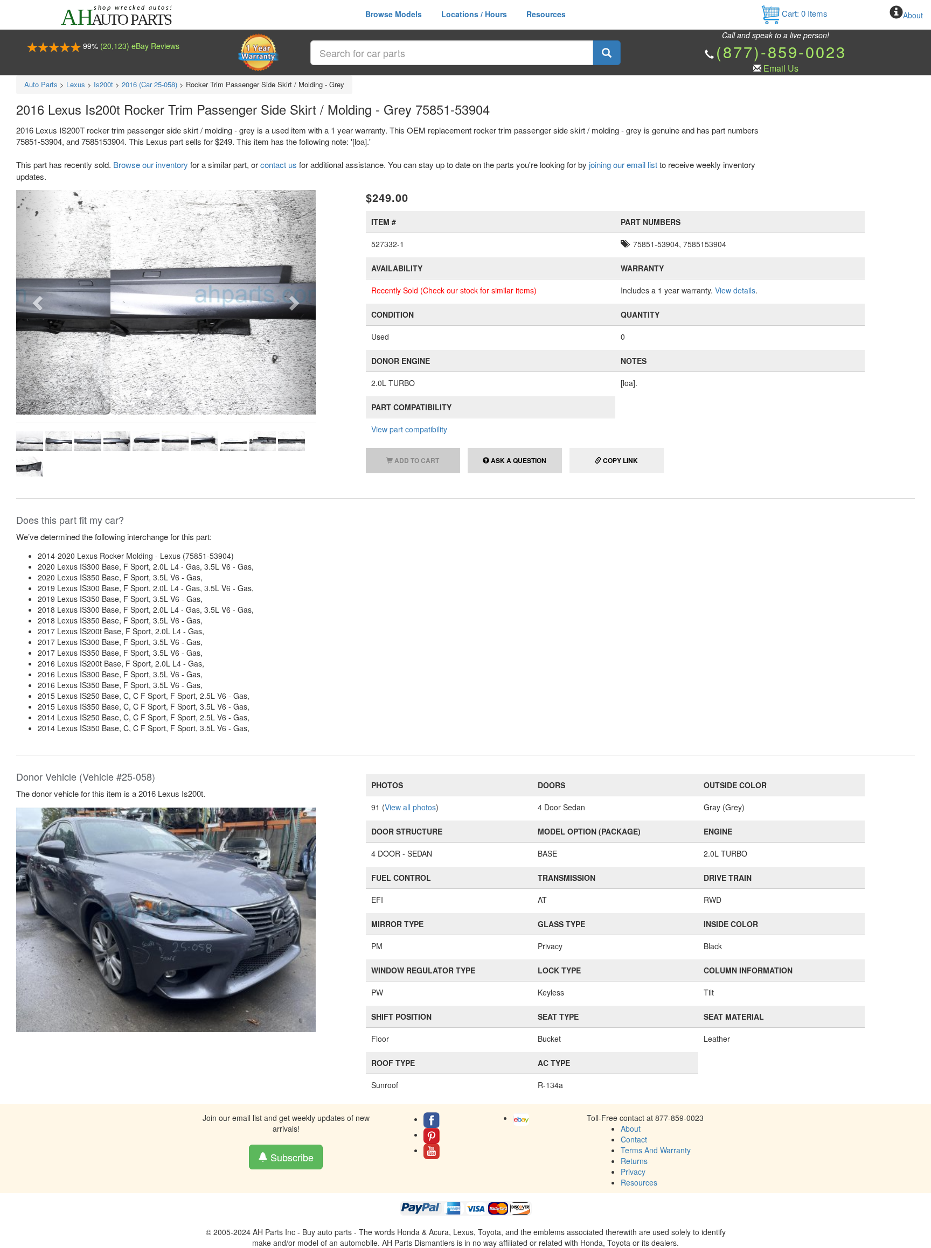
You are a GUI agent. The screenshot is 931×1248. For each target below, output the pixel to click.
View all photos (410, 807)
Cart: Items (804, 13)
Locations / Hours (474, 14)
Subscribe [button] (291, 1157)
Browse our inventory (150, 164)
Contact (634, 1139)
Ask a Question (517, 460)
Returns (634, 1160)
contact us (278, 164)
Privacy (633, 1171)
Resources (546, 14)
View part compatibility (409, 429)
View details (735, 290)
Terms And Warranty (656, 1150)
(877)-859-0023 (781, 51)
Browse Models (393, 14)
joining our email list (623, 164)
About (913, 15)
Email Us (780, 68)
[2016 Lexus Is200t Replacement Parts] (166, 918)
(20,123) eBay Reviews (139, 45)
